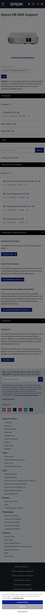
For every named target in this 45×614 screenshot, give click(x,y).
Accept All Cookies (22, 602)
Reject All (22, 607)
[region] (22, 602)
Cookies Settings (22, 611)
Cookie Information (17, 598)
